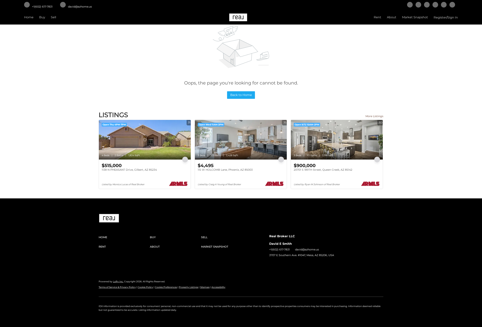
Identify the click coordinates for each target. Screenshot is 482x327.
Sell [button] (53, 17)
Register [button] (440, 17)
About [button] (391, 17)
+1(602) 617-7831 (279, 249)
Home (29, 17)
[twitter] (427, 5)
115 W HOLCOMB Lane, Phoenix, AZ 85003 (225, 169)
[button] (124, 237)
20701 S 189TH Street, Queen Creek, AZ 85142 (323, 169)
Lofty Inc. (118, 281)
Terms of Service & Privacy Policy (117, 287)
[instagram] (444, 5)
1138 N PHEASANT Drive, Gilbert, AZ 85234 (129, 169)
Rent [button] (377, 17)
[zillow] (435, 5)
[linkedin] (418, 5)
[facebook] (410, 5)
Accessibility (218, 287)
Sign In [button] (452, 17)
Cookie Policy (145, 287)
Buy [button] (42, 17)
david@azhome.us (307, 249)
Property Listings (188, 287)
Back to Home (241, 95)
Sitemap (205, 287)
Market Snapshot (415, 17)
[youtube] (452, 5)
